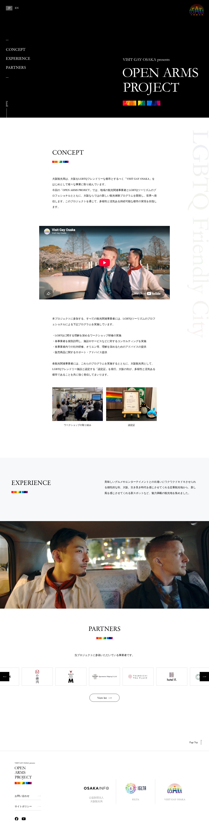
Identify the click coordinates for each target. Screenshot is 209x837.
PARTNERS (16, 68)
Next (204, 676)
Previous (4, 676)
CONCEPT (15, 50)
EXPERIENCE (18, 59)
